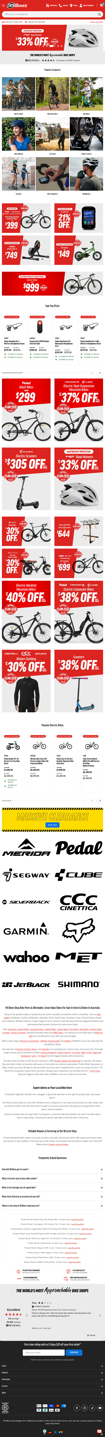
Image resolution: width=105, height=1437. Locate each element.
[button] (43, 46)
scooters (6, 1033)
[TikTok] (92, 1408)
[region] (63, 1316)
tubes (43, 1056)
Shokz (6, 338)
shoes (34, 1049)
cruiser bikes (63, 1029)
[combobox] (52, 14)
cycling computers (48, 1052)
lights (83, 1052)
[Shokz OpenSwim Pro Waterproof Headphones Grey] (65, 327)
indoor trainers (64, 1052)
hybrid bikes (50, 1029)
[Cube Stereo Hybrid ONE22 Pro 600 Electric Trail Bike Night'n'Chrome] (92, 745)
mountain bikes (37, 1029)
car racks (76, 1052)
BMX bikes (58, 1033)
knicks (27, 1049)
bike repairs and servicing (68, 1061)
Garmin (32, 338)
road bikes (12, 1029)
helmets (45, 1049)
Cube (84, 756)
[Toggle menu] (3, 5)
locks (89, 1052)
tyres (34, 1056)
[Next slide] (66, 46)
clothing (43, 1041)
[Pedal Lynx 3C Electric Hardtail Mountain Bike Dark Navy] (66, 745)
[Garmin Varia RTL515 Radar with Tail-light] (40, 327)
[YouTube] (100, 1408)
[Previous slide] (39, 46)
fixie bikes (74, 1029)
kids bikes (84, 1029)
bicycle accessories (30, 1041)
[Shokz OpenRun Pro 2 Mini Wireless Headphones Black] (90, 327)
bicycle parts (54, 1041)
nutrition (67, 1041)
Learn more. (95, 1071)
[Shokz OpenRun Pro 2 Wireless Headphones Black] (14, 327)
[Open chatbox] (99, 1431)
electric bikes (96, 1029)
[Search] (99, 14)
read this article (77, 1219)
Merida (32, 756)
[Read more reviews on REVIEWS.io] (13, 1326)
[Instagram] (85, 1408)
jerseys (20, 1049)
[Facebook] (77, 1408)
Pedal (6, 756)
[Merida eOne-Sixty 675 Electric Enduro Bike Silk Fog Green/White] (39, 745)
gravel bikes (23, 1029)
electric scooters (18, 1033)
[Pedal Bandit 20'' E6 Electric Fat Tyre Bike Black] (13, 745)
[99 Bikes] (26, 218)
